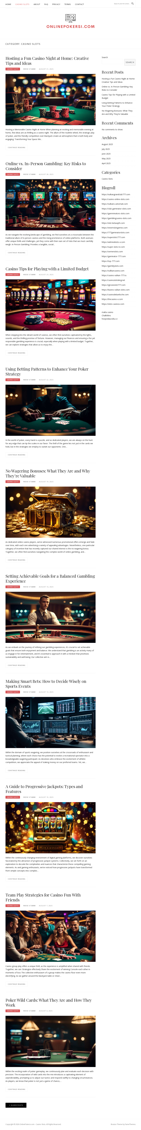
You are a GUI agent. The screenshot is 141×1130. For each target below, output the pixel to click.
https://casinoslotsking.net (113, 280)
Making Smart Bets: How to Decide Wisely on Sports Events (46, 683)
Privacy (56, 4)
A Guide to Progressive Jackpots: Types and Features (44, 789)
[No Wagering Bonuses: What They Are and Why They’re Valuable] (51, 512)
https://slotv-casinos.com (113, 304)
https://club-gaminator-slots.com (116, 208)
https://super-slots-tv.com (113, 247)
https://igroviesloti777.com (113, 285)
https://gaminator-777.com (114, 256)
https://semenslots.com (112, 251)
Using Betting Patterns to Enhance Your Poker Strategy (47, 371)
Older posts (17, 1105)
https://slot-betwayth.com (113, 223)
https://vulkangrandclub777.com (116, 194)
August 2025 (107, 144)
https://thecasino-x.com (112, 299)
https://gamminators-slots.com (115, 213)
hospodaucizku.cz (109, 318)
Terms (67, 4)
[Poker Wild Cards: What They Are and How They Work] (51, 1041)
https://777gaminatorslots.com (115, 232)
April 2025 (106, 163)
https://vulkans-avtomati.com (115, 204)
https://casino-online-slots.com (115, 199)
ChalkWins (106, 315)
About (37, 4)
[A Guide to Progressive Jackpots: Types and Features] (51, 827)
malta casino (107, 312)
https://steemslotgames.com (115, 227)
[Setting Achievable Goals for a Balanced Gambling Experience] (51, 617)
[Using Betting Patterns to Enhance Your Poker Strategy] (51, 410)
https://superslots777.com (113, 237)
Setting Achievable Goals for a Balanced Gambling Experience (50, 578)
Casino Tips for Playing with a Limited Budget (47, 268)
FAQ (46, 4)
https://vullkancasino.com (113, 270)
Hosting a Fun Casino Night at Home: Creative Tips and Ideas (47, 60)
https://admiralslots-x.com (113, 242)
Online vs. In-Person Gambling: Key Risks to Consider (46, 166)
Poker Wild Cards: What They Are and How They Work (49, 1002)
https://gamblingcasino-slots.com (116, 218)
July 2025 (106, 149)
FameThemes (130, 1124)
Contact (79, 4)
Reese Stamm (29, 69)
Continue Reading (16, 147)
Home (8, 4)
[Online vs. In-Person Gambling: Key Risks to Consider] (51, 204)
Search (105, 57)
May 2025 (106, 158)
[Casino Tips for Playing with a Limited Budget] (51, 304)
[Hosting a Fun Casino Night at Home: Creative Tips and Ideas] (51, 99)
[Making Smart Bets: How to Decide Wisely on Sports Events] (51, 722)
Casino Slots (22, 4)
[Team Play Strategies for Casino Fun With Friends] (51, 936)
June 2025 (106, 153)
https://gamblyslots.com (112, 266)
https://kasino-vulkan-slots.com (116, 289)
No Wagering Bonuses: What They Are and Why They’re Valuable (48, 473)
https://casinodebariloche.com (115, 294)
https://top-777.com (111, 261)
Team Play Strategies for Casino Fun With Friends (43, 897)
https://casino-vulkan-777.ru (114, 275)
